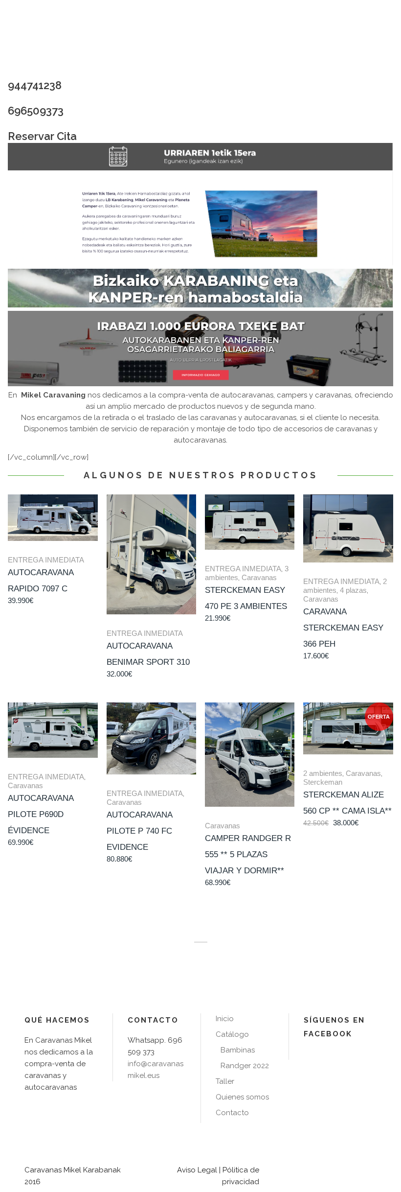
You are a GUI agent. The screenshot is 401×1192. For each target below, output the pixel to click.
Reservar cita (42, 136)
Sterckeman (322, 782)
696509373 (36, 110)
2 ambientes (322, 773)
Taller (225, 1081)
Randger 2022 (245, 1065)
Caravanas (259, 577)
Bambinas (238, 1050)
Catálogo (232, 1034)
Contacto (232, 1112)
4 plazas (353, 590)
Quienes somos (242, 1097)
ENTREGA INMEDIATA (46, 560)
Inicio (225, 1018)
